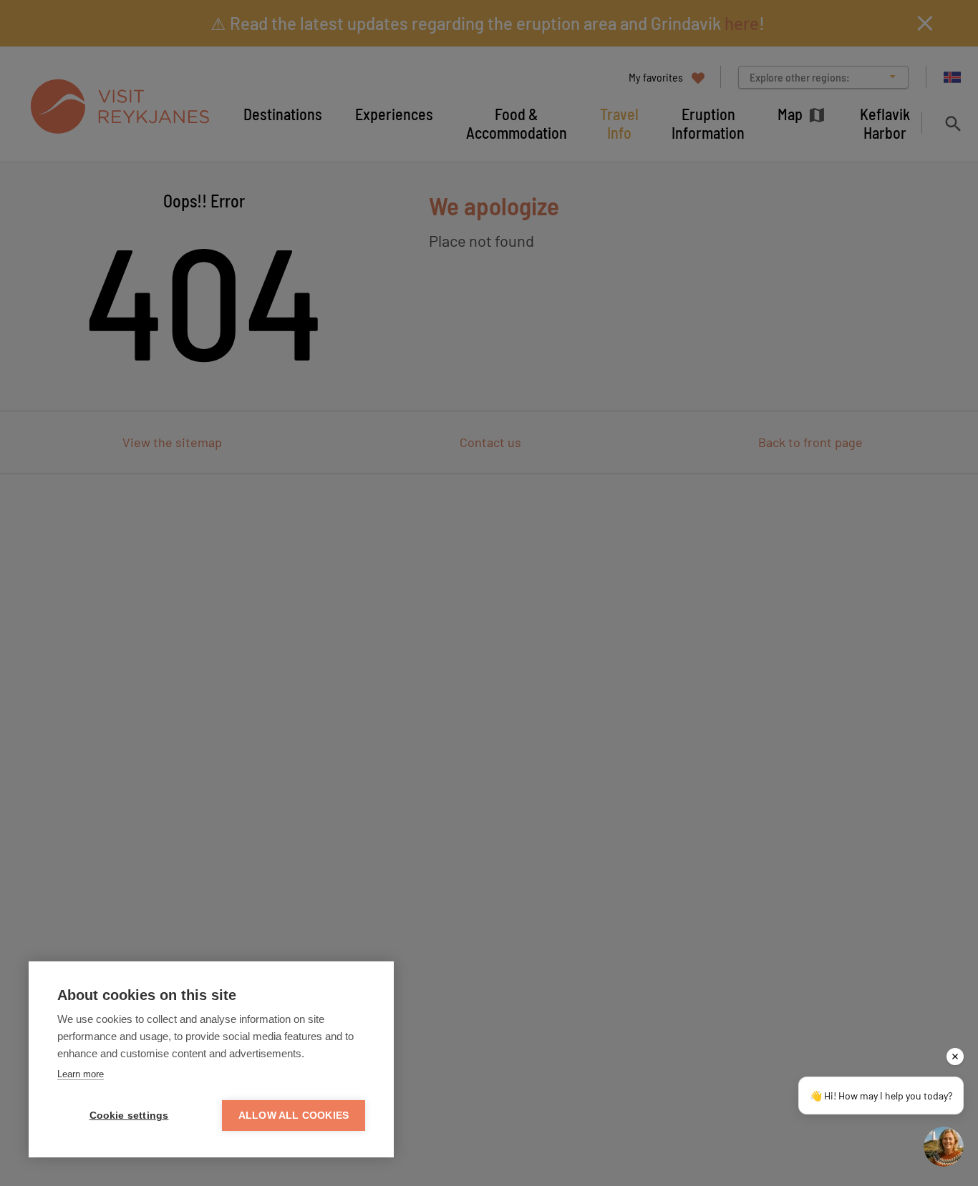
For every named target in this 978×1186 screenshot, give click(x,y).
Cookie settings (129, 1115)
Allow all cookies (293, 1115)
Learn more (80, 1074)
